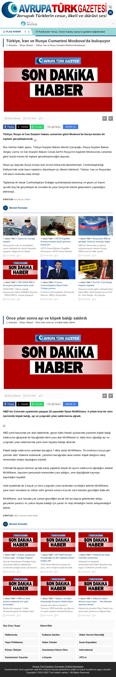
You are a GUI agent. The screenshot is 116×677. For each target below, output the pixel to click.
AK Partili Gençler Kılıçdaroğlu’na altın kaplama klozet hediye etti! (57, 558)
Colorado (22, 516)
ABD (16, 516)
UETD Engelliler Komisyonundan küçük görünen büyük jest (56, 241)
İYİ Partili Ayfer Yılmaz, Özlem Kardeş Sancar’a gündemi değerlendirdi (70, 31)
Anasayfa (13, 45)
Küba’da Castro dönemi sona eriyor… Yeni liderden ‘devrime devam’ (95, 601)
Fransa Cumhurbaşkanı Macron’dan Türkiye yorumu (54, 285)
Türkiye (27, 199)
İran (15, 199)
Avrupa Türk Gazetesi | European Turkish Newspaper (58, 666)
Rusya (20, 199)
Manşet (29, 45)
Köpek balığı (32, 516)
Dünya (22, 45)
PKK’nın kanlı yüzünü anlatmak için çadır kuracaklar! (16, 601)
